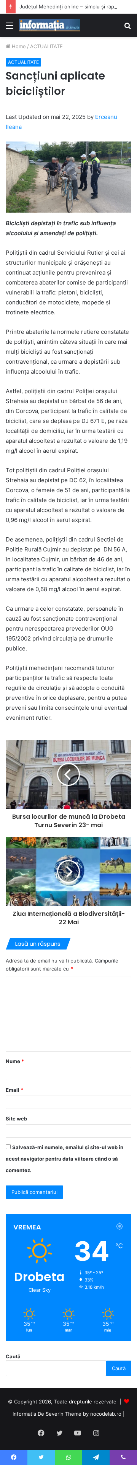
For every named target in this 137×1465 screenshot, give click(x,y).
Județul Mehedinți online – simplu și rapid (68, 6)
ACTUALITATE (46, 46)
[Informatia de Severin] (49, 25)
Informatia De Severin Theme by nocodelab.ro (67, 1414)
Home (18, 46)
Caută (13, 1356)
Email (14, 1090)
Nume (15, 1061)
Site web (16, 1118)
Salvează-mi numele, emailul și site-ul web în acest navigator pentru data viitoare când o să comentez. (64, 1158)
